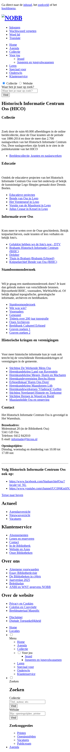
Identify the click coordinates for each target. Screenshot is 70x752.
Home (21, 642)
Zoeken (14, 681)
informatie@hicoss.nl (24, 439)
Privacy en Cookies (21, 603)
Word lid (14, 34)
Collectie (14, 51)
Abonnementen (18, 535)
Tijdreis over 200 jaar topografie (29, 318)
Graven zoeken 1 (19, 329)
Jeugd (20, 58)
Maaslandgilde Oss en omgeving (29, 399)
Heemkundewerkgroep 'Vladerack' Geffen (35, 389)
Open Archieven (19, 322)
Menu (13, 638)
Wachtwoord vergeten (22, 31)
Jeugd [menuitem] (28, 656)
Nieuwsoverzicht (19, 515)
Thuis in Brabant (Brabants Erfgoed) (31, 258)
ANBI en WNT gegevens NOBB (30, 587)
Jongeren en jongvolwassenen (35, 62)
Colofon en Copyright (22, 607)
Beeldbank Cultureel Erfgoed (27, 325)
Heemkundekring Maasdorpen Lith (30, 385)
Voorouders (16, 311)
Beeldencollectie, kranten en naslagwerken (35, 155)
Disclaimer (16, 617)
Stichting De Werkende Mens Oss (30, 368)
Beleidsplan (16, 583)
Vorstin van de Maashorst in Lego (30, 205)
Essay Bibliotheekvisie (23, 573)
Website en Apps (19, 549)
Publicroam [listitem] (24, 743)
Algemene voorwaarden (24, 569)
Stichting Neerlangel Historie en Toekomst (35, 392)
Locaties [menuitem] (14, 631)
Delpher (14, 254)
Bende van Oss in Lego (23, 198)
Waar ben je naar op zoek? (18, 87)
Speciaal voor (17, 69)
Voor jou (14, 55)
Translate (14, 38)
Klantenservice (18, 76)
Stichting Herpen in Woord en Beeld (31, 396)
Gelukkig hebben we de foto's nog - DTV (35, 244)
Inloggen (14, 27)
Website (14, 709)
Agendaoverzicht (19, 511)
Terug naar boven (12, 495)
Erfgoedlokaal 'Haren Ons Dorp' (29, 382)
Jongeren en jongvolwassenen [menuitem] (43, 659)
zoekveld (43, 4)
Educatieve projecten (22, 194)
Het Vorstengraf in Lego (24, 201)
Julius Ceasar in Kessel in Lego (28, 209)
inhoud (27, 4)
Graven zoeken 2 (19, 332)
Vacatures (15, 518)
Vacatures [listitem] (23, 740)
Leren (13, 65)
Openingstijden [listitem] (26, 736)
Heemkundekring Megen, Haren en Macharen (37, 375)
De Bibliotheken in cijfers (25, 576)
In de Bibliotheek (20, 545)
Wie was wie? (17, 308)
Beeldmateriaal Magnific (24, 610)
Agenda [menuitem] (14, 747)
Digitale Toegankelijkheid (25, 620)
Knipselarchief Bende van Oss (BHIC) (33, 262)
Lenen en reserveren (21, 538)
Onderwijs (15, 72)
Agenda (14, 48)
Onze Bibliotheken (20, 552)
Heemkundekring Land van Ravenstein (33, 371)
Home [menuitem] (13, 627)
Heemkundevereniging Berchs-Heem (32, 378)
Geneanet (15, 315)
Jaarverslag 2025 (19, 580)
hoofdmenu (9, 8)
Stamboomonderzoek (22, 304)
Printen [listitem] (21, 733)
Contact (14, 542)
